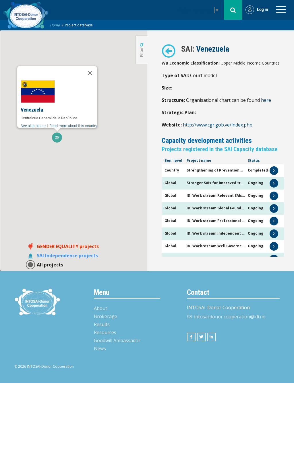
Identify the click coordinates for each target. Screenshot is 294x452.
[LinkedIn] (211, 337)
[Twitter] (201, 337)
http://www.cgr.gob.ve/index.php (217, 125)
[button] (57, 137)
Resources (105, 332)
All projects (50, 265)
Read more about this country (73, 126)
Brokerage (105, 316)
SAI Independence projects (67, 255)
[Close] (90, 73)
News (100, 348)
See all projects (33, 126)
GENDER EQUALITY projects (68, 246)
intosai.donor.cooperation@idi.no (230, 316)
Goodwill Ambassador (117, 340)
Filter (141, 51)
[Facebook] (191, 337)
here (266, 100)
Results (102, 324)
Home (55, 25)
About (100, 308)
